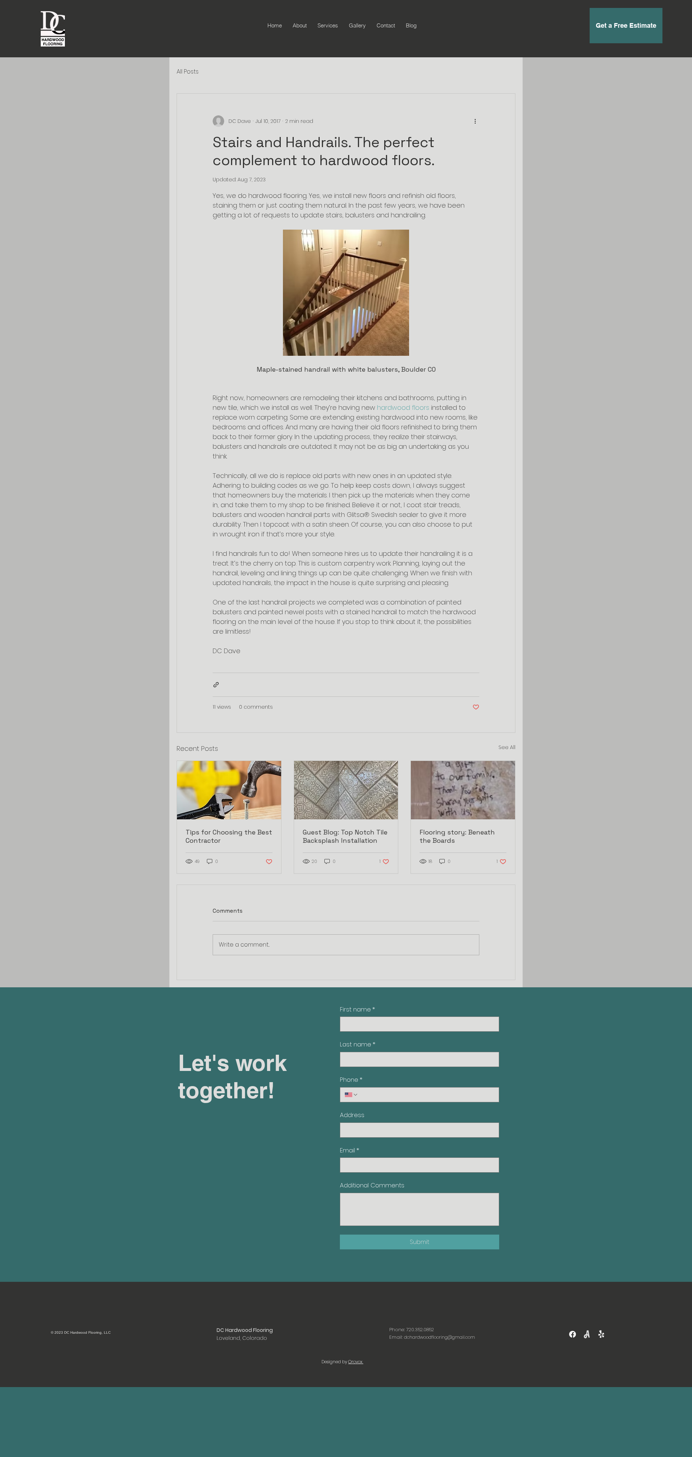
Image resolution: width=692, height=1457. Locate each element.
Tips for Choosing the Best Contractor (229, 836)
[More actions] (475, 121)
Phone (351, 1080)
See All (506, 747)
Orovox (355, 1362)
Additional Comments (372, 1185)
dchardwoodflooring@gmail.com (439, 1337)
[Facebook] (572, 1334)
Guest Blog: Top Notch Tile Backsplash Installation (345, 836)
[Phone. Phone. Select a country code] (351, 1095)
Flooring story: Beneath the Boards (457, 836)
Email (349, 1150)
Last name (358, 1044)
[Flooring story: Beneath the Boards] (463, 790)
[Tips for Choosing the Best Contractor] (229, 790)
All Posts (188, 72)
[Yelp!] (601, 1334)
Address (352, 1115)
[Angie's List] (586, 1334)
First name (357, 1009)
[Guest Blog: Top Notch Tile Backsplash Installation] (346, 790)
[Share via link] (216, 684)
